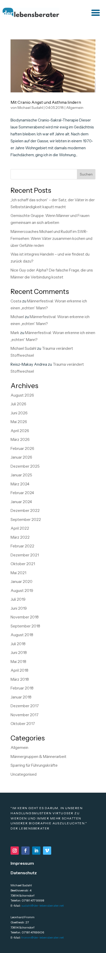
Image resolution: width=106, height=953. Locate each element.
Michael (17, 316)
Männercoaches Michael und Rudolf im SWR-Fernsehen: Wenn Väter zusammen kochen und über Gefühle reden (51, 238)
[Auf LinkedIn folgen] (36, 850)
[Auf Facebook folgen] (25, 850)
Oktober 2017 (23, 723)
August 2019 (22, 590)
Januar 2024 (21, 501)
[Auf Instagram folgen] (15, 850)
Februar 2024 (22, 492)
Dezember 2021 (25, 555)
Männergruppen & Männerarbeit (38, 756)
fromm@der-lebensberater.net (42, 937)
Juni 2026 (19, 412)
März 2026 (20, 439)
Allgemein (74, 107)
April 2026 (20, 430)
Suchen (86, 174)
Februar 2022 (22, 546)
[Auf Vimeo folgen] (47, 850)
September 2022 (26, 519)
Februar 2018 (22, 688)
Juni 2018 (19, 652)
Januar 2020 (21, 581)
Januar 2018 (21, 697)
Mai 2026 (19, 421)
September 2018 (25, 626)
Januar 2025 (21, 475)
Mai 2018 (18, 661)
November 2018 (25, 617)
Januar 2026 (21, 457)
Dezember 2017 (25, 705)
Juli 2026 (18, 403)
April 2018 (19, 670)
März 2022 (20, 537)
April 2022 (20, 528)
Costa (16, 301)
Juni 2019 (19, 608)
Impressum (22, 863)
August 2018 (22, 634)
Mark (15, 332)
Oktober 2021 (23, 563)
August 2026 (22, 395)
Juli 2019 (18, 599)
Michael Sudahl (30, 107)
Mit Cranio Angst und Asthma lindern (46, 102)
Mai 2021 (18, 572)
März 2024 (20, 484)
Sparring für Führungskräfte (34, 765)
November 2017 (25, 714)
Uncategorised (24, 774)
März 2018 (20, 679)
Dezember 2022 (25, 510)
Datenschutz (24, 872)
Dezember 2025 (25, 466)
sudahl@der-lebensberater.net (42, 905)
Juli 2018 (18, 643)
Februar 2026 (22, 448)
